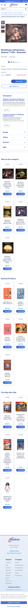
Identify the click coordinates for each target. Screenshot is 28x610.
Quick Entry (8, 573)
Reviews (6, 142)
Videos (5, 137)
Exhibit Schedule (19, 565)
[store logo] (14, 5)
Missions (20, 13)
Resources (8, 570)
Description (7, 96)
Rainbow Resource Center (14, 540)
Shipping (8, 575)
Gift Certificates (19, 570)
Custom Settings (13, 606)
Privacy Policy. (22, 598)
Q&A (4, 147)
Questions (8, 568)
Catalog (17, 573)
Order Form (8, 581)
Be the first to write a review (20, 69)
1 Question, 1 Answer (6, 69)
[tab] (14, 96)
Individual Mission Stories (7, 15)
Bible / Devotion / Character (11, 13)
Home (2, 13)
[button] (3, 26)
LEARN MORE (25, 1)
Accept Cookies (14, 603)
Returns (8, 578)
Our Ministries (18, 575)
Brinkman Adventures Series (20, 15)
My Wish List (9, 583)
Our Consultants (19, 568)
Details (5, 132)
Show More (6, 110)
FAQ (7, 565)
